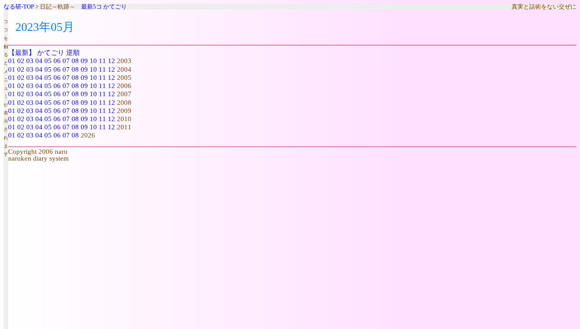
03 (30, 60)
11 (102, 60)
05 (48, 60)
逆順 (73, 52)
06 (57, 60)
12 (111, 60)
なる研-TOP (19, 6)
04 (39, 60)
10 (93, 60)
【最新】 (21, 52)
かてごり (115, 6)
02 (20, 60)
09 (84, 60)
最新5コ (91, 6)
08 (75, 60)
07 (66, 60)
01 (11, 60)
